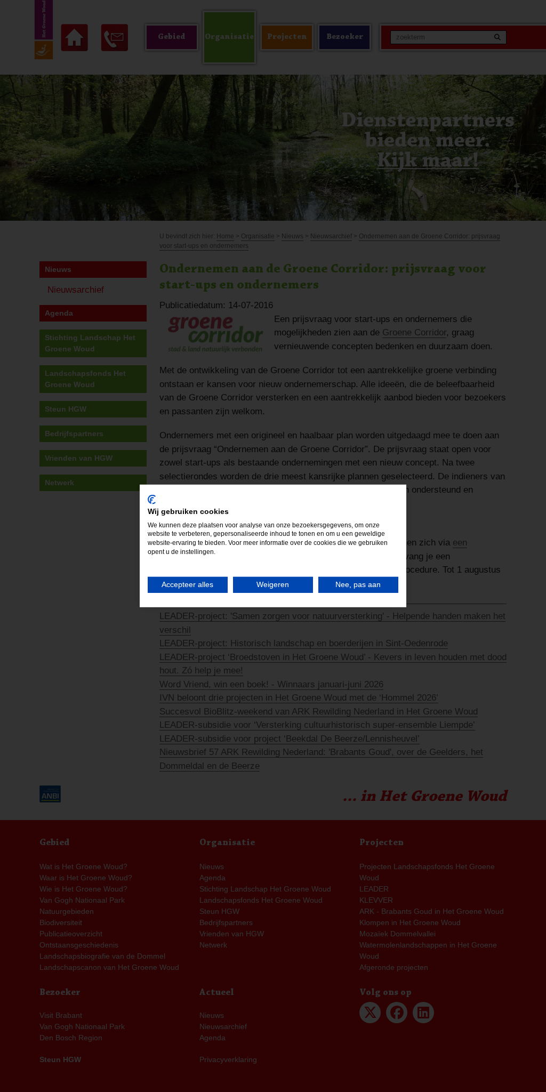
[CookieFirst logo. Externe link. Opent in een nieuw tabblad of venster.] (152, 499)
